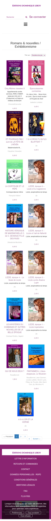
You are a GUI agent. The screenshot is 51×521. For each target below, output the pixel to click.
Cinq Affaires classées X (15, 88)
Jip (36, 145)
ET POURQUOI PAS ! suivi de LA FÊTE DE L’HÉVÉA (15, 142)
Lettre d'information (26, 458)
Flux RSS (25, 496)
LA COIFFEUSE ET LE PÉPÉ (14, 187)
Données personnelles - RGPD (25, 474)
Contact (25, 469)
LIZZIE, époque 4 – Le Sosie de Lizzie (14, 278)
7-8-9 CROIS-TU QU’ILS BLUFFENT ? (36, 140)
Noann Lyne (42, 380)
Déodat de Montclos (15, 242)
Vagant (20, 336)
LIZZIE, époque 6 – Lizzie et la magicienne (36, 187)
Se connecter (37, 17)
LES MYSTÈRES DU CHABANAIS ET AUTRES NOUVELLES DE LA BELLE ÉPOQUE (14, 328)
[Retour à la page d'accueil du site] (25, 5)
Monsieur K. (39, 384)
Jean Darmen (41, 377)
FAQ (25, 491)
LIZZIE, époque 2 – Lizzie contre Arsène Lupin (36, 280)
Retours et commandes (25, 463)
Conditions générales (25, 479)
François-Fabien (15, 195)
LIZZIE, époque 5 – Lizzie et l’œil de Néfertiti (36, 231)
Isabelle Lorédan (36, 102)
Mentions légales (25, 485)
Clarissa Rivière (12, 336)
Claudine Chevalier (15, 151)
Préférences (17, 512)
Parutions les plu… (38, 55)
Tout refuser (26, 515)
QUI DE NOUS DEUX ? (14, 371)
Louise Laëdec (31, 380)
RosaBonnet (14, 375)
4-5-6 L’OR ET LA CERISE (25, 420)
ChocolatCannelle (14, 104)
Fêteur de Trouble (32, 382)
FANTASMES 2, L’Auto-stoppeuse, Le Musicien (36, 372)
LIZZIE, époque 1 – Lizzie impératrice (36, 325)
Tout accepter (33, 512)
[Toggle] (25, 24)
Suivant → (36, 439)
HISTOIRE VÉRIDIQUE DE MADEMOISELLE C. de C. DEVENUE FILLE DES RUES (15, 234)
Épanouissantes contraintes (36, 89)
